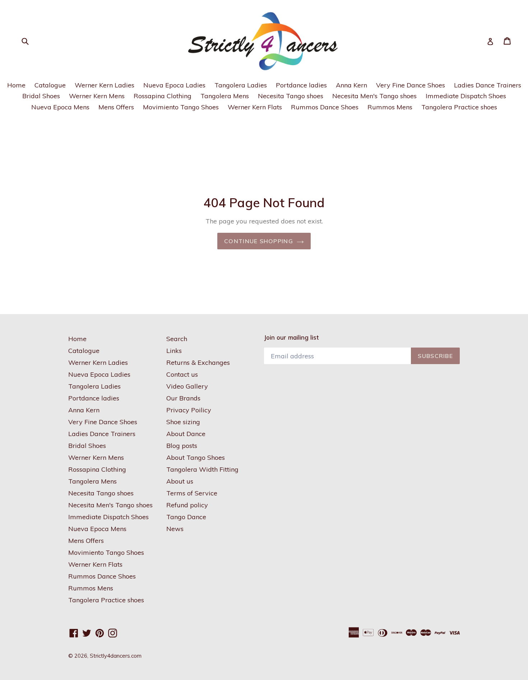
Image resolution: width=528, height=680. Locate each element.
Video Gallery (187, 386)
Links (174, 350)
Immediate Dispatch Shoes (466, 96)
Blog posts (181, 445)
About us (179, 481)
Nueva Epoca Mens (60, 107)
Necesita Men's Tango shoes (374, 96)
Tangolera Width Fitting (202, 469)
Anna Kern (351, 85)
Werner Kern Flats (255, 107)
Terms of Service (191, 493)
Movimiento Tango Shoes (181, 107)
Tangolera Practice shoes (459, 107)
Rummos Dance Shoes (324, 107)
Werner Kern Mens (97, 96)
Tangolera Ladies (240, 85)
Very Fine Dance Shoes (410, 85)
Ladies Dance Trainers (487, 85)
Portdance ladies (301, 85)
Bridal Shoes (41, 96)
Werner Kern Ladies (104, 85)
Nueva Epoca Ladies (174, 85)
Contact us (182, 374)
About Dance (185, 434)
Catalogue (50, 85)
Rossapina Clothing (162, 96)
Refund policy (187, 505)
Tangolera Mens (224, 96)
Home (16, 85)
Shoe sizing (183, 422)
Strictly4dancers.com (116, 655)
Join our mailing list (291, 337)
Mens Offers (116, 107)
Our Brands (183, 398)
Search (176, 339)
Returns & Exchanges (198, 362)
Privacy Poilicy (188, 410)
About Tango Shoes (195, 457)
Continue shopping (258, 241)
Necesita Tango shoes (290, 96)
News (175, 529)
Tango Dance (186, 517)
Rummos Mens (389, 107)
